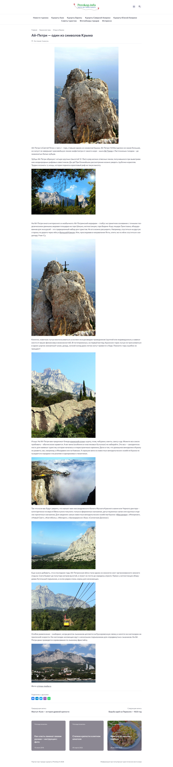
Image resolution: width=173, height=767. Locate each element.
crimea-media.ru (44, 686)
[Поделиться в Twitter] (40, 698)
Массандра (122, 514)
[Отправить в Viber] (44, 698)
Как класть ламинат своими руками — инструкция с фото (47, 739)
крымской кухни (77, 441)
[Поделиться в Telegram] (36, 698)
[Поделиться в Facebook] (32, 698)
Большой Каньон (67, 232)
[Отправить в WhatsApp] (48, 698)
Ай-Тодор (108, 151)
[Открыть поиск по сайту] (140, 7)
